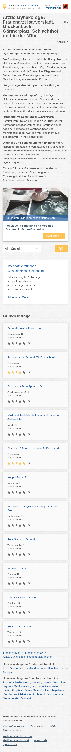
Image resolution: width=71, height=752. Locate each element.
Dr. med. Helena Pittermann (24, 328)
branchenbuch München (23, 5)
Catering (37, 682)
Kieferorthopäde (12, 690)
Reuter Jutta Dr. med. (20, 626)
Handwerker (31, 668)
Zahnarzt (25, 698)
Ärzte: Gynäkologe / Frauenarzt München (27, 656)
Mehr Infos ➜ (54, 235)
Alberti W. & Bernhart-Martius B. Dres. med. (33, 448)
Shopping (8, 672)
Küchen (27, 690)
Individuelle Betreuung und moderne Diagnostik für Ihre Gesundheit (29, 227)
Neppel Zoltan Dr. (17, 477)
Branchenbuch (11, 652)
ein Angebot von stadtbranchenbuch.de (25, 8)
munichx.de (40, 740)
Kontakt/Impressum (14, 726)
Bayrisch (8, 686)
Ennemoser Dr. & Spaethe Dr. (25, 386)
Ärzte (6, 668)
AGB (53, 726)
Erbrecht (40, 694)
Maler (36, 690)
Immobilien (46, 668)
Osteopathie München (20, 296)
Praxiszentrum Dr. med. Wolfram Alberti (31, 357)
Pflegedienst (57, 690)
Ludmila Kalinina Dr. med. (22, 597)
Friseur (47, 682)
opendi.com (10, 744)
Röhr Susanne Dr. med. (21, 539)
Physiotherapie (54, 694)
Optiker (44, 690)
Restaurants (61, 668)
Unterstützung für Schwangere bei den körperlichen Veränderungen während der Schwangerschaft (25, 283)
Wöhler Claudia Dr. (18, 568)
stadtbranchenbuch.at (16, 740)
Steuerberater (11, 698)
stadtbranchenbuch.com (17, 736)
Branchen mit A (34, 652)
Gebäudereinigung (25, 686)
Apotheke (8, 682)
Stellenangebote (12, 730)
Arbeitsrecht (27, 694)
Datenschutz (38, 726)
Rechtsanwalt (11, 694)
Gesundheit (17, 668)
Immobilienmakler (47, 686)
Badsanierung (23, 682)
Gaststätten (59, 682)
